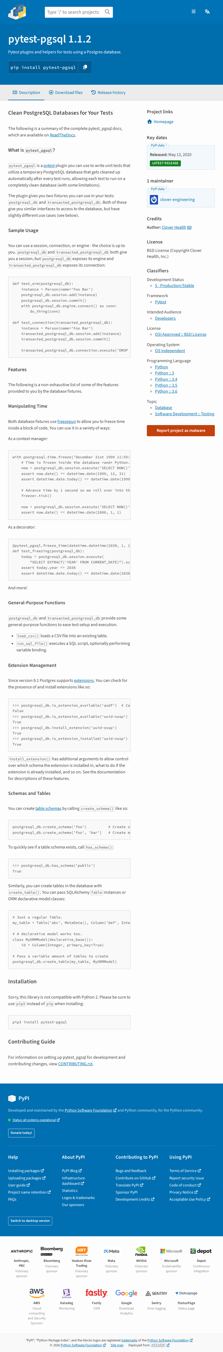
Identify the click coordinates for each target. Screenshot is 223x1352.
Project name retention (27, 1192)
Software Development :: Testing (184, 414)
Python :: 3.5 (166, 385)
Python (161, 367)
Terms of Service (183, 1171)
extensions (84, 680)
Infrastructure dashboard (73, 1180)
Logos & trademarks (78, 1198)
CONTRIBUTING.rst (75, 1064)
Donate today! (21, 1132)
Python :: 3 (164, 373)
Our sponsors (73, 1205)
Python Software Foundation (88, 1110)
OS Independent (170, 351)
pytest (49, 166)
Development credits (133, 1199)
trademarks (129, 1340)
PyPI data (157, 145)
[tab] (26, 92)
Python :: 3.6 (166, 391)
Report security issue (186, 1178)
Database (163, 408)
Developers (165, 318)
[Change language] (207, 11)
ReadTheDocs (62, 135)
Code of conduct (183, 1185)
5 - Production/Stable (174, 286)
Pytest (160, 302)
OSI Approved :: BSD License (180, 334)
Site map (117, 1345)
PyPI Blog (70, 1171)
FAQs (12, 1199)
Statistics (70, 1191)
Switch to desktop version (30, 1220)
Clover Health (174, 227)
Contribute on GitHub (133, 1178)
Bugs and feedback (131, 1171)
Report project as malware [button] (181, 431)
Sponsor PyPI (127, 1192)
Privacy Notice (181, 1192)
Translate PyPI (127, 1185)
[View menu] (193, 11)
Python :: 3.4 (166, 379)
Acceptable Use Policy (187, 1199)
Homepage (164, 122)
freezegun (66, 422)
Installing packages (24, 1171)
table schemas (48, 808)
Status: (34, 1120)
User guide (17, 1185)
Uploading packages (24, 1178)
